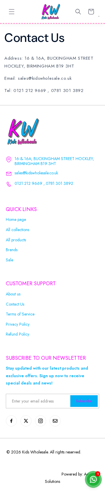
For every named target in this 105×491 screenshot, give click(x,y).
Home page (16, 219)
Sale (9, 260)
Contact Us (15, 304)
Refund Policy (17, 334)
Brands (12, 250)
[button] (11, 11)
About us (13, 294)
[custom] (11, 420)
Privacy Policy (17, 324)
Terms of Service (20, 314)
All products (16, 240)
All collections (17, 230)
